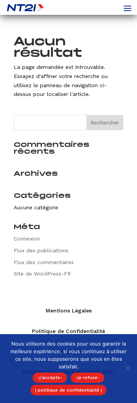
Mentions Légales (69, 310)
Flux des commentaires (44, 262)
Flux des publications (41, 250)
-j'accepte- (49, 377)
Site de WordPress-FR (42, 274)
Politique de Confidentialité (68, 331)
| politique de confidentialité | (68, 390)
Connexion (27, 239)
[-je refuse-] (127, 368)
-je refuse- (87, 377)
